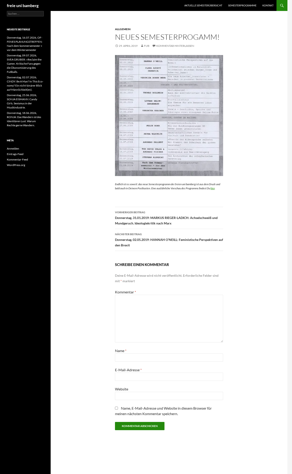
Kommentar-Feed (17, 159)
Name (120, 350)
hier (213, 188)
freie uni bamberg (23, 5)
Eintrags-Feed (15, 154)
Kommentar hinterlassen (175, 45)
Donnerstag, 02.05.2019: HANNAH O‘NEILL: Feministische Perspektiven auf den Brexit (169, 239)
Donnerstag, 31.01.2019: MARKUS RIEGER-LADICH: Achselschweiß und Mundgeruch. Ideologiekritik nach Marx (166, 218)
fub (146, 45)
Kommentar (125, 292)
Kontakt (268, 5)
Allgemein (122, 29)
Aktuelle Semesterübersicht (203, 5)
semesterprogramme (242, 5)
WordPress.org (16, 165)
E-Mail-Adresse (128, 370)
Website (121, 389)
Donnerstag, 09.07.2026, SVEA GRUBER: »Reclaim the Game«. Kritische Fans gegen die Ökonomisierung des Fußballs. (24, 64)
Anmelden (13, 148)
